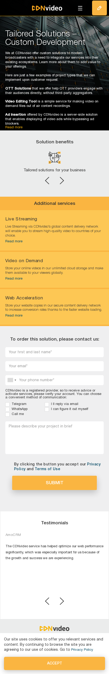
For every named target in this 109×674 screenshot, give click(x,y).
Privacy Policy (82, 650)
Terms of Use (47, 469)
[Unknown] (12, 380)
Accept (54, 663)
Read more (13, 241)
